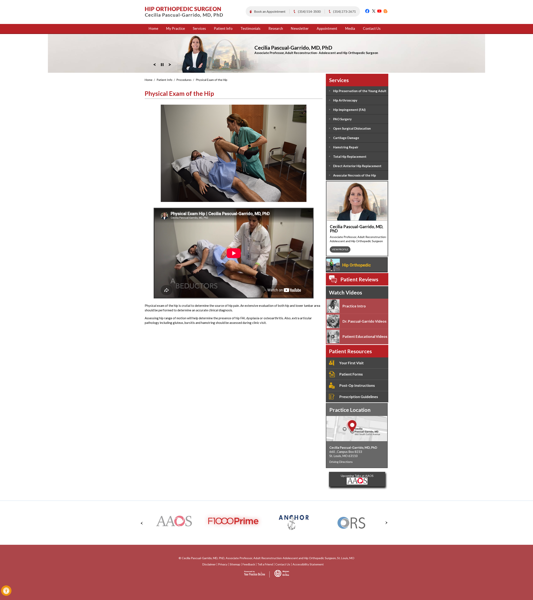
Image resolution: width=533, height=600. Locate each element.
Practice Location (350, 410)
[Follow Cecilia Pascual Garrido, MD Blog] (385, 11)
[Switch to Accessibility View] (6, 590)
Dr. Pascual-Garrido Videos (364, 321)
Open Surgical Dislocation (352, 128)
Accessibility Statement (308, 564)
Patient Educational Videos (364, 336)
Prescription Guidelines (358, 397)
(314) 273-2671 (344, 11)
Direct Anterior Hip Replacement (357, 166)
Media (350, 28)
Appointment (327, 28)
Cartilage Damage (346, 138)
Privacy (222, 564)
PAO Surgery (342, 119)
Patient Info (223, 28)
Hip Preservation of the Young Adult (359, 91)
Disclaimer (209, 564)
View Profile (340, 249)
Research (275, 28)
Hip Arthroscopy (345, 100)
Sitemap (235, 564)
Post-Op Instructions (357, 385)
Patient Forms (351, 374)
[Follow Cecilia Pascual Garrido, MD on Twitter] (373, 11)
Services (199, 28)
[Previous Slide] (154, 64)
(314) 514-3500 (309, 11)
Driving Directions (341, 461)
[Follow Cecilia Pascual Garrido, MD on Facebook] (367, 11)
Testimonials (250, 28)
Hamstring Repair (345, 147)
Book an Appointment (269, 11)
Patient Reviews (359, 279)
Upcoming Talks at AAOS (357, 475)
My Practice (175, 28)
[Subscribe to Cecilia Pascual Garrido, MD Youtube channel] (379, 11)
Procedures (184, 79)
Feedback (249, 564)
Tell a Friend (265, 564)
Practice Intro (354, 306)
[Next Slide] (169, 64)
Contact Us (372, 28)
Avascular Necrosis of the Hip (354, 175)
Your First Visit (351, 363)
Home (153, 28)
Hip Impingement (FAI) (349, 109)
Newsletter (300, 28)
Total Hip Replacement (349, 156)
